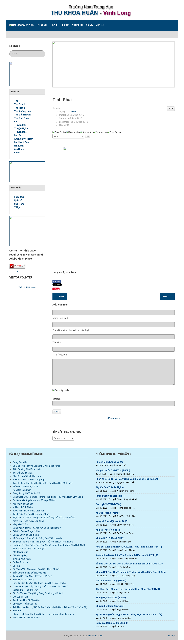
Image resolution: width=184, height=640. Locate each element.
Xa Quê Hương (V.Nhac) (108, 512)
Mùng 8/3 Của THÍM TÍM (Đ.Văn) (113, 470)
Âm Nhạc (19, 149)
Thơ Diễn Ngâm (22, 114)
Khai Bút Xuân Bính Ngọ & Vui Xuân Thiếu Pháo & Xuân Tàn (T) (129, 546)
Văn (16, 121)
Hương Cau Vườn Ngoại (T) (110, 496)
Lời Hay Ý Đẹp (21, 142)
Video (17, 152)
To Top (171, 636)
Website (56, 342)
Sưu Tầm (19, 204)
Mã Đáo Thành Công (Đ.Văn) (111, 580)
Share (56, 281)
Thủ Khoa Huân (95, 636)
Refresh (56, 399)
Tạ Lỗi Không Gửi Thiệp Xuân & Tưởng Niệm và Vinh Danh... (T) (129, 614)
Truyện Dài (20, 125)
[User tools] (171, 108)
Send (56, 411)
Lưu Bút (18, 135)
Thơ (16, 101)
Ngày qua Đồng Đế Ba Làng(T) (112, 623)
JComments (113, 418)
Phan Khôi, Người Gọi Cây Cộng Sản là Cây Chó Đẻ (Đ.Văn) (127, 479)
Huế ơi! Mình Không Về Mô (109, 462)
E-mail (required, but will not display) (70, 330)
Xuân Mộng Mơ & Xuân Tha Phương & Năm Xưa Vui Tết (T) (127, 555)
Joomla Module (17, 272)
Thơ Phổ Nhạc (21, 118)
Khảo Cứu (19, 197)
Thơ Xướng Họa (22, 111)
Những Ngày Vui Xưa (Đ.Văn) (111, 597)
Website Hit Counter (27, 287)
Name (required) (60, 318)
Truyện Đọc (20, 132)
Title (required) (60, 354)
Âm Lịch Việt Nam (23, 138)
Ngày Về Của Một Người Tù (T (112, 521)
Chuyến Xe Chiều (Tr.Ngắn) (110, 606)
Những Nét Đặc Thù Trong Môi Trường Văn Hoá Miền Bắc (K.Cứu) (131, 572)
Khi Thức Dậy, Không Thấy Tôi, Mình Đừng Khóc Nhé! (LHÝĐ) (128, 589)
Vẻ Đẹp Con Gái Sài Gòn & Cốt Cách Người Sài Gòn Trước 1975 (129, 563)
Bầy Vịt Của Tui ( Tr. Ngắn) (110, 487)
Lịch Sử (18, 200)
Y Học (17, 207)
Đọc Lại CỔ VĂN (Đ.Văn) (108, 504)
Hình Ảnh (19, 145)
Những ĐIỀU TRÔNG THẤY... (110, 538)
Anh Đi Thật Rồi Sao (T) (108, 529)
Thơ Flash (19, 107)
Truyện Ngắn (21, 128)
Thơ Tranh (19, 104)
